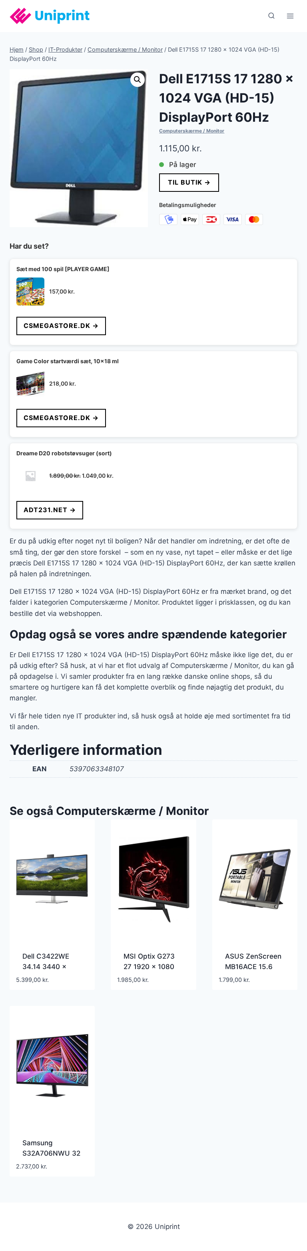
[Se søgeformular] (271, 16)
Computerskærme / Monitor (191, 131)
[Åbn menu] (290, 16)
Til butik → (189, 182)
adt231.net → (50, 510)
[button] (137, 79)
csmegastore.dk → (61, 326)
